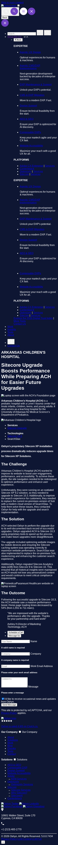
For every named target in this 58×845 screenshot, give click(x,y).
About (10, 335)
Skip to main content (12, 2)
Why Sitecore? (19, 792)
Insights (11, 329)
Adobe (11, 776)
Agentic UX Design (30, 52)
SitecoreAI (17, 795)
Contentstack (27, 168)
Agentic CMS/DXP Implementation (30, 67)
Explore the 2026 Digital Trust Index (33, 318)
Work (10, 326)
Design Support (28, 105)
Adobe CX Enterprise (31, 165)
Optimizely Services (22, 784)
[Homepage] (8, 718)
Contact (11, 754)
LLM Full (37, 839)
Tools (10, 332)
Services (50, 165)
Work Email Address (41, 666)
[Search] (10, 11)
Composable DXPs (30, 132)
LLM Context (24, 839)
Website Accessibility (31, 145)
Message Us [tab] (14, 636)
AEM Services (19, 778)
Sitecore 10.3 (14, 436)
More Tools (20, 321)
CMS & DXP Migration (32, 95)
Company (35, 653)
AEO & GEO (26, 119)
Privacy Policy (9, 713)
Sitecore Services (20, 790)
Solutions (12, 740)
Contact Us (20, 323)
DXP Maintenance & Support (36, 84)
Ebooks (11, 748)
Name (33, 641)
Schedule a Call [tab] (16, 632)
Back (4, 17)
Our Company (29, 732)
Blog (10, 745)
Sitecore (24, 174)
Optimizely (25, 171)
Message (33, 686)
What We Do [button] (14, 36)
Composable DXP (17, 767)
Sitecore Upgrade (17, 428)
